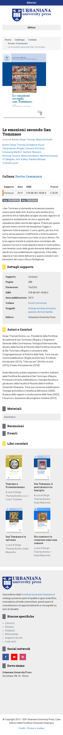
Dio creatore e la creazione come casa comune (45, 540)
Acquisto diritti (14, 637)
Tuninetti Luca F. (10, 163)
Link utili (10, 641)
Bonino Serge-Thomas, (24, 139)
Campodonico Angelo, (13, 148)
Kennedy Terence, (11, 155)
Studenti (10, 630)
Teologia (32, 200)
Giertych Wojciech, (32, 152)
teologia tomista (36, 308)
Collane (32, 39)
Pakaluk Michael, (37, 159)
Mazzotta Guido (44, 139)
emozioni (50, 308)
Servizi (32, 2)
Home (8, 39)
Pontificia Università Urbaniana (37, 594)
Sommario (10, 417)
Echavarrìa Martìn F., (12, 152)
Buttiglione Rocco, (35, 145)
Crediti (22, 728)
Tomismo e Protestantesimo (15, 485)
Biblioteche (11, 634)
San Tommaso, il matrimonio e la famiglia (43, 487)
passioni (32, 312)
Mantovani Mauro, (30, 155)
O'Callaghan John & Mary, (15, 159)
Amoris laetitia (45, 312)
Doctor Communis (18, 43)
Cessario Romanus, (35, 148)
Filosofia (13, 200)
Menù (33, 27)
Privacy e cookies (35, 728)
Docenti (9, 626)
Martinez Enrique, (49, 155)
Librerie (10, 623)
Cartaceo (9, 193)
